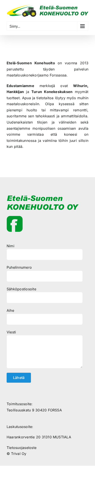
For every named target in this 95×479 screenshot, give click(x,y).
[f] (15, 217)
